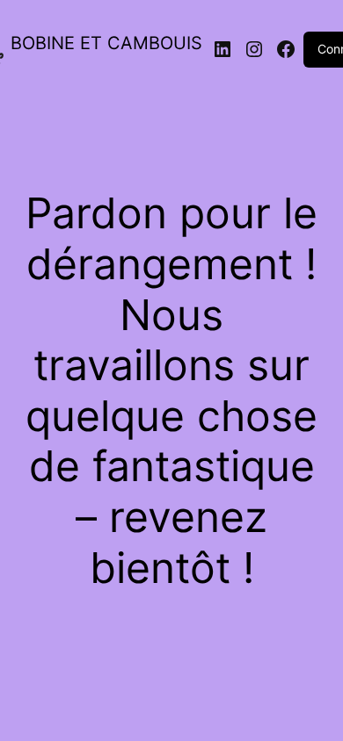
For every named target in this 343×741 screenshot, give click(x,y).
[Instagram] (254, 49)
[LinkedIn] (222, 49)
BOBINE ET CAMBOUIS (106, 43)
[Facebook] (285, 49)
